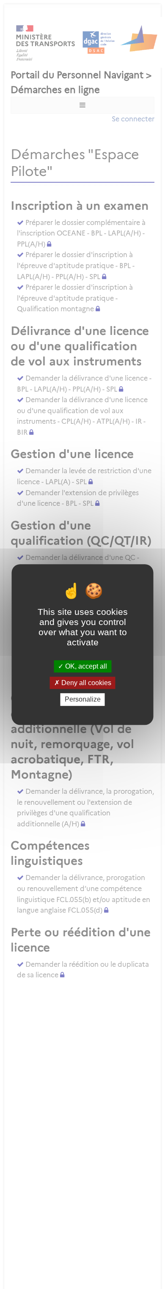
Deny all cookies (85, 682)
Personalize (83, 699)
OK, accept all (85, 666)
